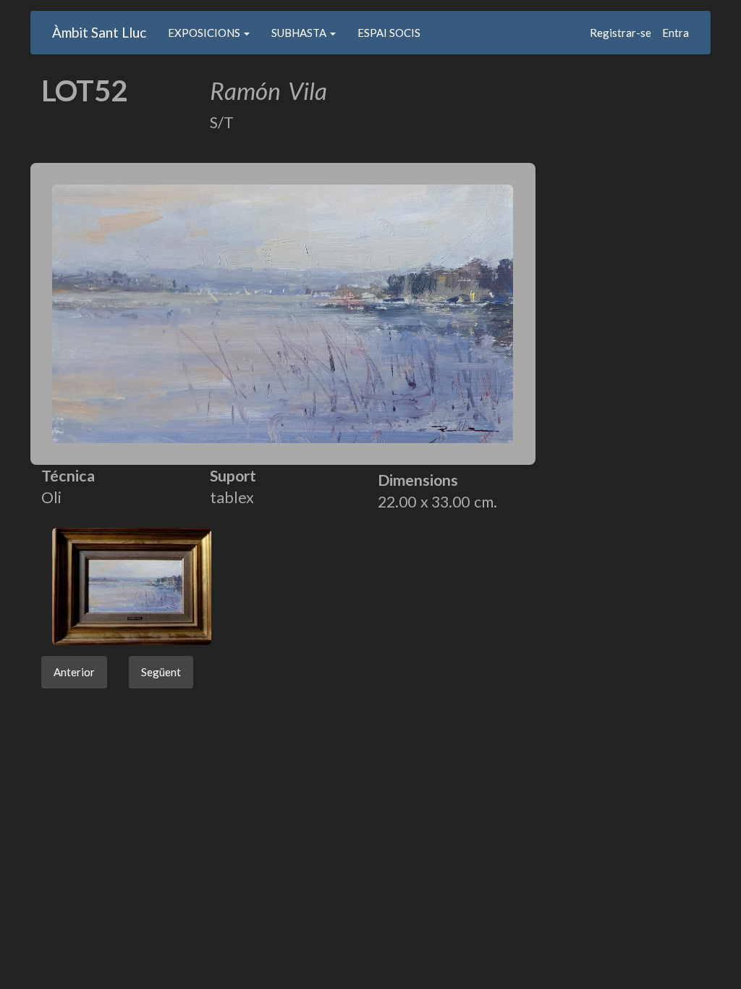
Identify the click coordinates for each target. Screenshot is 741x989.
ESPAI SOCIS (388, 32)
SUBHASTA (300, 32)
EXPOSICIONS (205, 32)
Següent (161, 671)
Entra (675, 32)
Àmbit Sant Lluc (99, 32)
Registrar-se (620, 32)
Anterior (74, 671)
